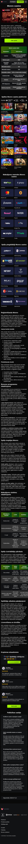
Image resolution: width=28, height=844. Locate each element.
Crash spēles (16, 100)
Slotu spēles (22, 100)
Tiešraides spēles (10, 100)
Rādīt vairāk (14, 706)
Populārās (3, 100)
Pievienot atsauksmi (14, 662)
